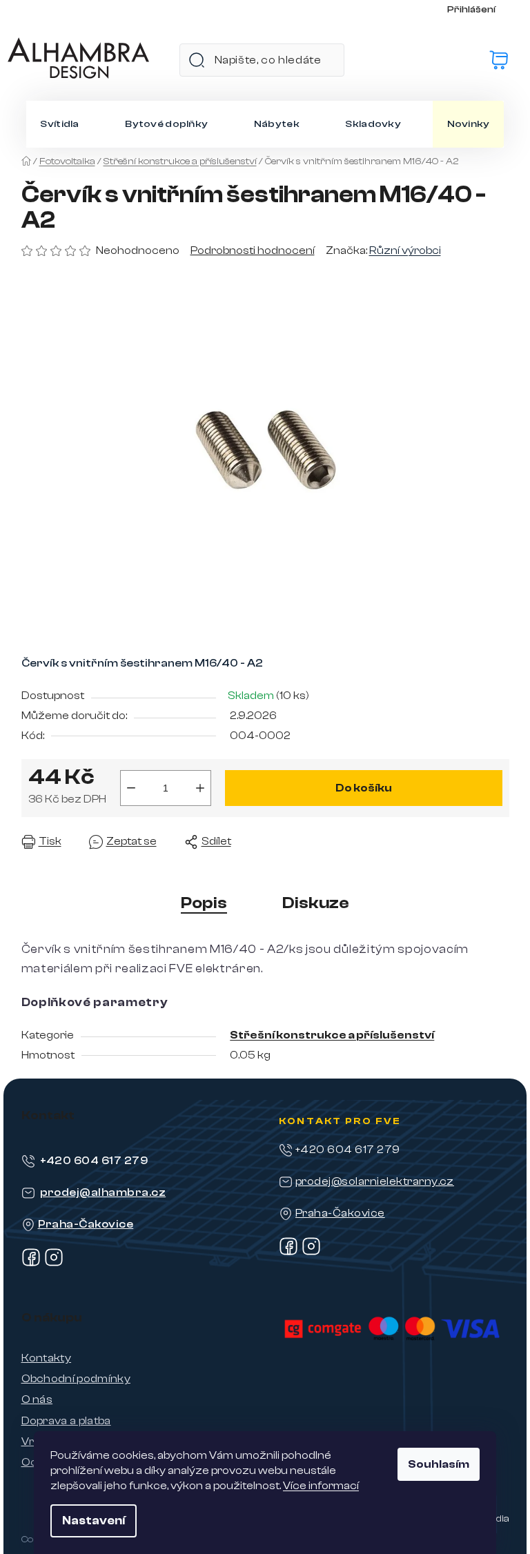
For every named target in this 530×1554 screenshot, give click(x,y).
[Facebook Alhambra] (31, 1263)
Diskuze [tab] (315, 903)
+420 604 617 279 (94, 1160)
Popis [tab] (204, 903)
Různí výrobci (405, 250)
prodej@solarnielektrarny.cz (374, 1181)
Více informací (321, 1485)
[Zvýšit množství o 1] (200, 788)
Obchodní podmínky (75, 1379)
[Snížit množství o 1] (131, 788)
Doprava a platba (66, 1421)
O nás (37, 1399)
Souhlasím (438, 1464)
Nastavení (93, 1520)
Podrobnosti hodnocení (252, 250)
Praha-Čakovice (86, 1224)
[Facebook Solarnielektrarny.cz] (288, 1252)
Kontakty (46, 1358)
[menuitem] (59, 124)
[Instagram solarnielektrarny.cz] (311, 1252)
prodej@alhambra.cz (103, 1192)
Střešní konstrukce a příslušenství (332, 1035)
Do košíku (363, 788)
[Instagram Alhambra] (53, 1263)
